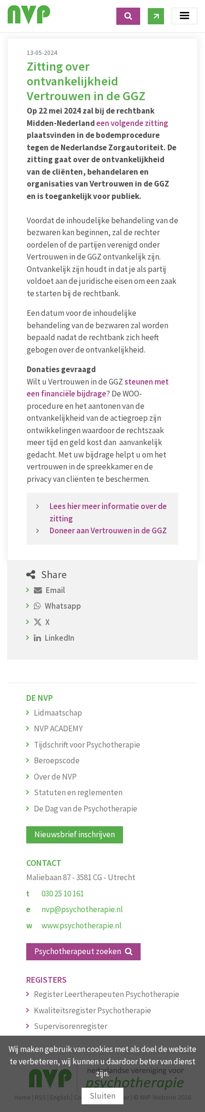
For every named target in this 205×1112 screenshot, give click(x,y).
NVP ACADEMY (58, 728)
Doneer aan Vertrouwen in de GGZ (108, 530)
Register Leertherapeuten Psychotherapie (106, 994)
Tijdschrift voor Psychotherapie (87, 744)
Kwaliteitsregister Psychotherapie (92, 1010)
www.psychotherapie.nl (81, 925)
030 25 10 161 (62, 893)
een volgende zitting (132, 123)
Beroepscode (57, 760)
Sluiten (102, 1096)
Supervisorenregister (70, 1026)
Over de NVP (55, 776)
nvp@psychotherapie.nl (82, 909)
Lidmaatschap (58, 712)
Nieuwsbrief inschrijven (74, 834)
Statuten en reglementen (78, 792)
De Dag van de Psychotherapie (85, 808)
